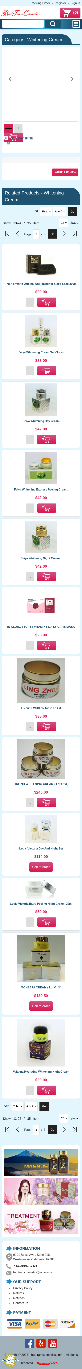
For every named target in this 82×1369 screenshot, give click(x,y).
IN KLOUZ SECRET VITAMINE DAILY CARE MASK (41, 626)
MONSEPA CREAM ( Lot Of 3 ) (41, 987)
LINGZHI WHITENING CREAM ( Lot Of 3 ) (41, 784)
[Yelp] (41, 1348)
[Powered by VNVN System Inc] (47, 1363)
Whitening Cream (44, 39)
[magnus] (41, 1176)
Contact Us (20, 1303)
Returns (18, 1293)
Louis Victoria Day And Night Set (41, 848)
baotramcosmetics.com (46, 1354)
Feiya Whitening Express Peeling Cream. (41, 489)
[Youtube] (52, 1348)
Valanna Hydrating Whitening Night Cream (41, 1071)
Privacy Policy (22, 1288)
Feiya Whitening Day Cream (41, 421)
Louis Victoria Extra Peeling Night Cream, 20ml (41, 903)
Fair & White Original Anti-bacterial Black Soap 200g (41, 283)
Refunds (19, 1298)
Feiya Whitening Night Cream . (41, 558)
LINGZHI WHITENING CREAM (41, 708)
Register (60, 3)
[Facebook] (29, 1348)
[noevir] (41, 1205)
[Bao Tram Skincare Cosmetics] (21, 15)
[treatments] (41, 1234)
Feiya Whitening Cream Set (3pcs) (41, 352)
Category (14, 39)
